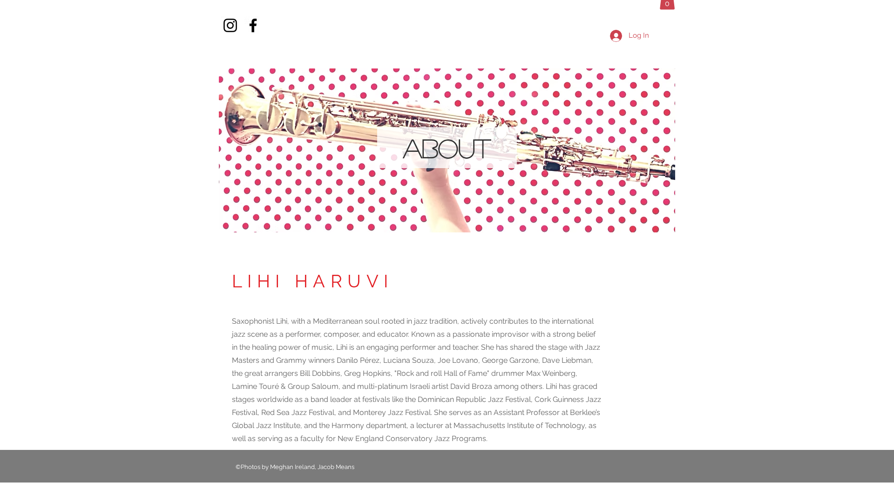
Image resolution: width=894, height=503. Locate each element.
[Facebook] (253, 25)
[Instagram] (230, 25)
